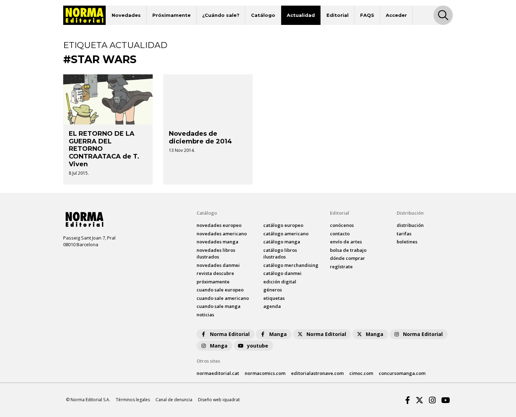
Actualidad (301, 15)
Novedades (126, 15)
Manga (278, 334)
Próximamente (171, 15)
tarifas (404, 233)
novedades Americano (222, 233)
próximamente (213, 281)
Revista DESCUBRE (215, 273)
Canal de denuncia (174, 400)
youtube (257, 345)
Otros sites (208, 361)
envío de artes (346, 241)
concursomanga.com (402, 373)
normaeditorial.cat (218, 373)
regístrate (341, 266)
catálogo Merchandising (290, 265)
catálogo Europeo (283, 225)
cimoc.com (361, 373)
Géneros (272, 290)
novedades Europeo (219, 225)
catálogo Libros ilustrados (280, 253)
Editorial (337, 15)
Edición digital (279, 281)
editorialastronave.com (317, 373)
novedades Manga (217, 241)
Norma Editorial (230, 334)
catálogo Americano (286, 233)
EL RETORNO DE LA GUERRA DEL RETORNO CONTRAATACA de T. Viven (104, 149)
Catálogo (263, 15)
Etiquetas (274, 298)
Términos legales (133, 400)
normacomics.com (265, 373)
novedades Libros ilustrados (216, 253)
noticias (205, 314)
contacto (340, 233)
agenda (272, 306)
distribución (410, 225)
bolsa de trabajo (348, 250)
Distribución (410, 213)
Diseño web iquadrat (219, 400)
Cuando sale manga (218, 306)
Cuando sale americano (223, 298)
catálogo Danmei (282, 273)
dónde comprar (347, 258)
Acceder (396, 15)
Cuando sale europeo (220, 290)
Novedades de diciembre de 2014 (200, 137)
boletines (407, 241)
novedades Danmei (218, 265)
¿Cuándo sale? (220, 15)
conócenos (342, 225)
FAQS (367, 15)
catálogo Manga (281, 241)
